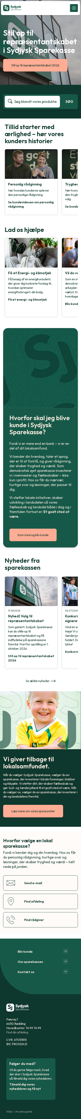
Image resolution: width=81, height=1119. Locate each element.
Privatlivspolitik (24, 1111)
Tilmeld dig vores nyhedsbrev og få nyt (25, 1086)
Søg (69, 101)
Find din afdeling (17, 1032)
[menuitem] (35, 8)
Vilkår (9, 1111)
